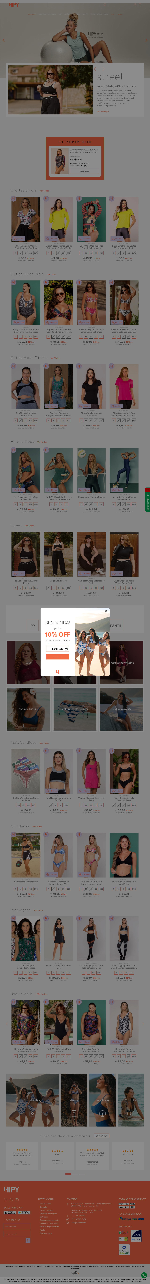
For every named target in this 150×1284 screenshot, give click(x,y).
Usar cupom (57, 657)
